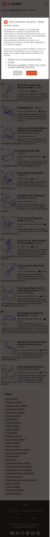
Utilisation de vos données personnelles (25, 59)
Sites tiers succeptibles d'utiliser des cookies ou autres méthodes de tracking (27, 66)
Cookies (11, 62)
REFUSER (17, 73)
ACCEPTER (32, 73)
